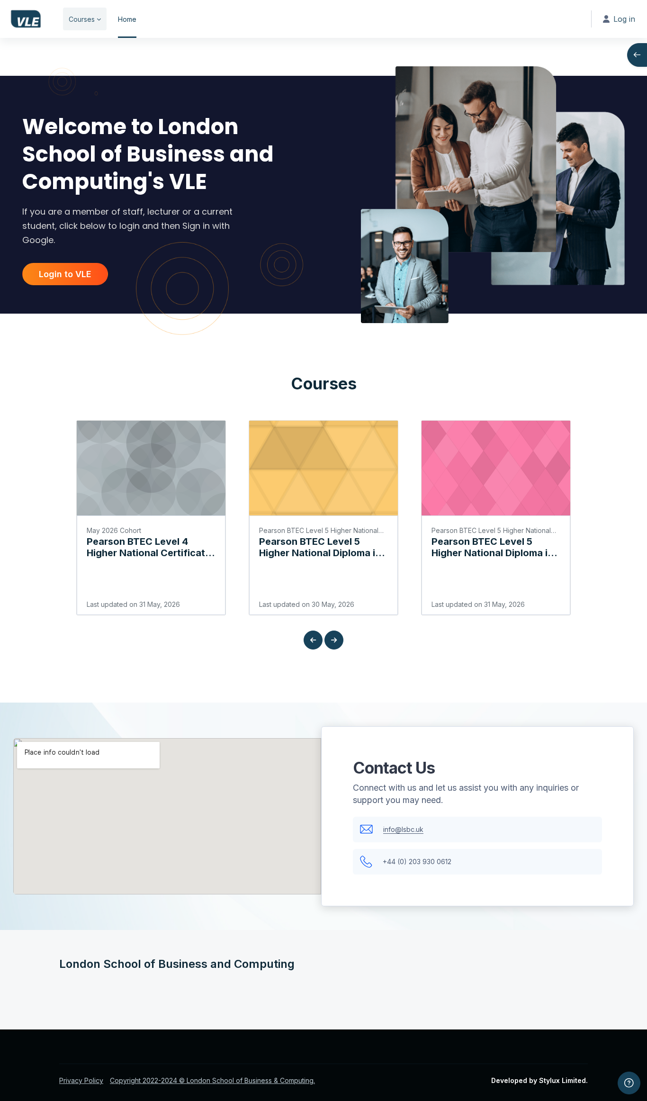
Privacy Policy (81, 1080)
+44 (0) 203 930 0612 (417, 861)
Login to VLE (65, 274)
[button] (313, 640)
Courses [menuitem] (82, 19)
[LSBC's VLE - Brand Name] (26, 19)
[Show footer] (629, 1083)
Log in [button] (624, 19)
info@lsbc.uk (403, 829)
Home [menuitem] (127, 19)
